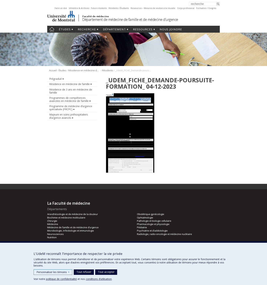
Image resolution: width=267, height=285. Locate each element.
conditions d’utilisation (99, 279)
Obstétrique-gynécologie (150, 214)
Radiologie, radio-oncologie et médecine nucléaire (164, 234)
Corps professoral (185, 8)
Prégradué (55, 78)
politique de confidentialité (61, 279)
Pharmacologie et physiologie (153, 224)
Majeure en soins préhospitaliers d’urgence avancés (68, 116)
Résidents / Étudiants (119, 8)
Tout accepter (106, 272)
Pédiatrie (142, 227)
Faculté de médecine (95, 16)
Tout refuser (83, 272)
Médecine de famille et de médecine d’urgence (73, 227)
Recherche (87, 29)
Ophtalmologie (145, 217)
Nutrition (52, 237)
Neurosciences (55, 234)
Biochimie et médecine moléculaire (66, 217)
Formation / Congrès (206, 8)
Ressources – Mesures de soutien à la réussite (153, 8)
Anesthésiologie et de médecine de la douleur (72, 214)
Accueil (51, 29)
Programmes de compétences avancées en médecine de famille (69, 99)
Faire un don (61, 8)
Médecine (52, 224)
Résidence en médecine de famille (84, 70)
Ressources (143, 29)
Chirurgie (52, 220)
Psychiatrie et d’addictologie (152, 230)
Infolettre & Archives (79, 8)
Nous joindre (171, 29)
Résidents (107, 70)
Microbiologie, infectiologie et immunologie (70, 230)
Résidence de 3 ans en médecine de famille (70, 91)
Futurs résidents (99, 8)
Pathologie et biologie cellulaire (154, 220)
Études (65, 29)
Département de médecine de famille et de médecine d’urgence (130, 19)
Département (114, 29)
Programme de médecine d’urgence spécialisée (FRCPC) (70, 107)
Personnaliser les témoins (53, 272)
